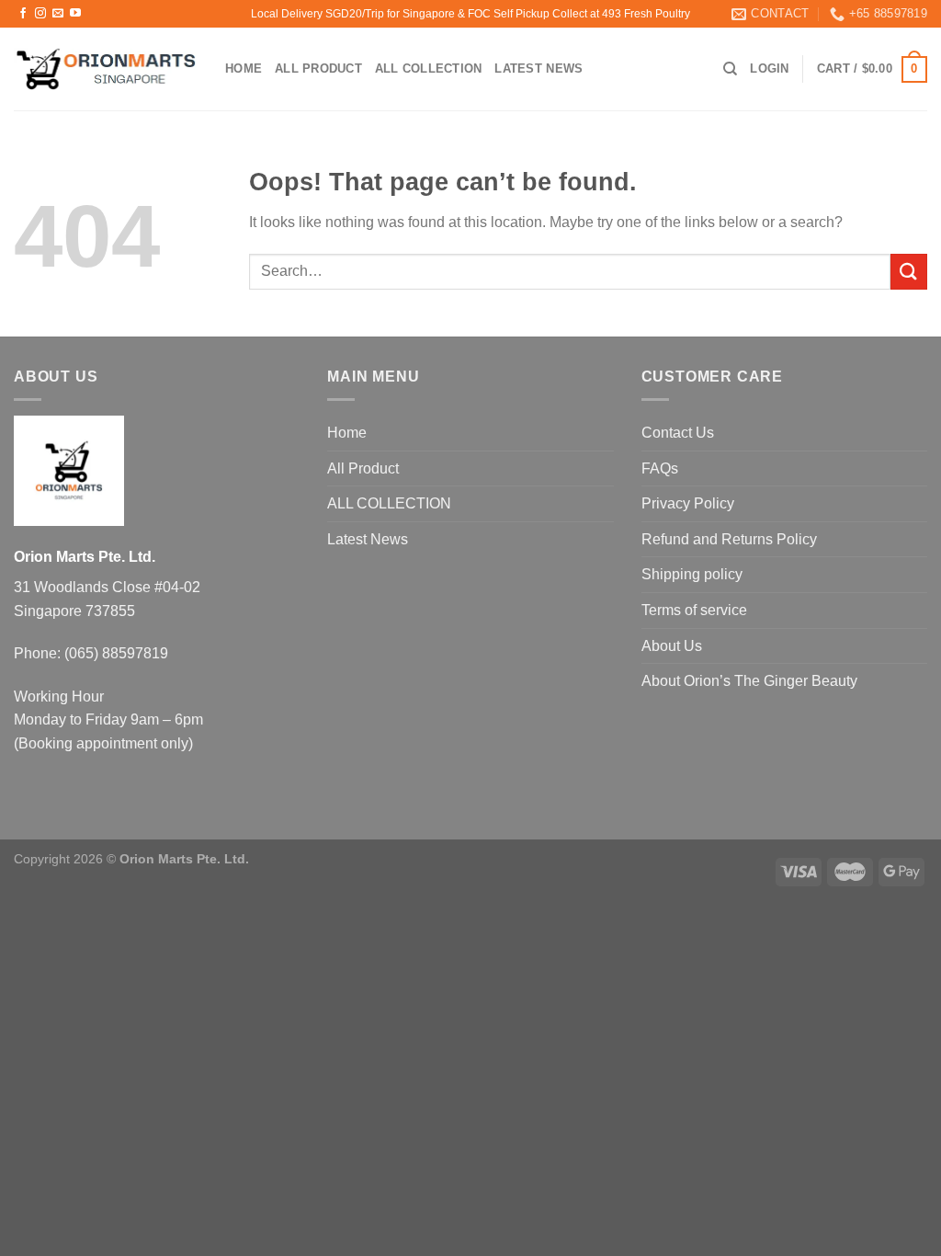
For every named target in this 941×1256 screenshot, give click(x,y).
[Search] (730, 68)
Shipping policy (692, 574)
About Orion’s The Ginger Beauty (749, 681)
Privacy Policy (687, 503)
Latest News (538, 68)
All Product (318, 68)
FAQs (659, 468)
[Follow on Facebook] (22, 13)
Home (243, 68)
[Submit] (908, 272)
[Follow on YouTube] (75, 13)
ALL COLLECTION (428, 68)
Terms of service (694, 610)
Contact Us (677, 432)
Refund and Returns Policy (729, 539)
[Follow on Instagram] (40, 13)
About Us (671, 646)
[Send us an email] (57, 13)
